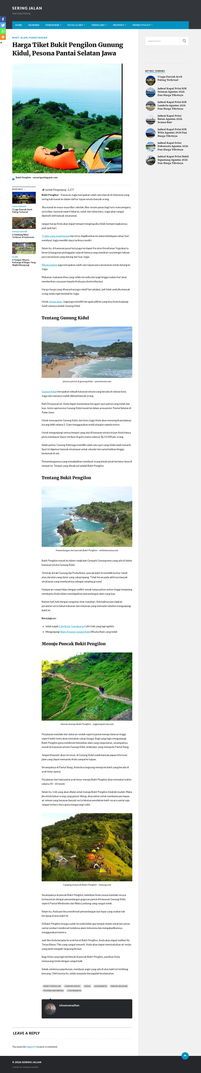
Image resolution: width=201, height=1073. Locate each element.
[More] (3, 37)
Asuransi (33, 25)
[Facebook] (3, 19)
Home (18, 25)
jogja (87, 986)
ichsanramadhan (69, 1005)
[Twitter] (3, 25)
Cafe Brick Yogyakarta (71, 626)
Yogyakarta (74, 990)
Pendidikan (52, 25)
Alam (24, 37)
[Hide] (1, 43)
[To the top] (185, 1056)
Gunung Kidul (49, 391)
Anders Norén (30, 1067)
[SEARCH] (184, 40)
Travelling (98, 25)
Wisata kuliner (50, 264)
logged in (31, 1046)
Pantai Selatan (119, 986)
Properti (118, 25)
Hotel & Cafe (75, 25)
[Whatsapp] (3, 31)
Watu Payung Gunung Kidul (75, 631)
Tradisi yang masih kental (55, 236)
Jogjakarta (100, 986)
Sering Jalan (27, 8)
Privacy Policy (141, 25)
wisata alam (55, 301)
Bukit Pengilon (52, 986)
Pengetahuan (38, 37)
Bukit (15, 37)
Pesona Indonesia (53, 990)
